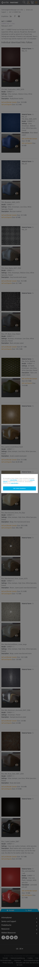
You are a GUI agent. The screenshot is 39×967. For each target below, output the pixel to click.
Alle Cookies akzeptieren (19, 488)
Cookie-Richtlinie (13, 480)
